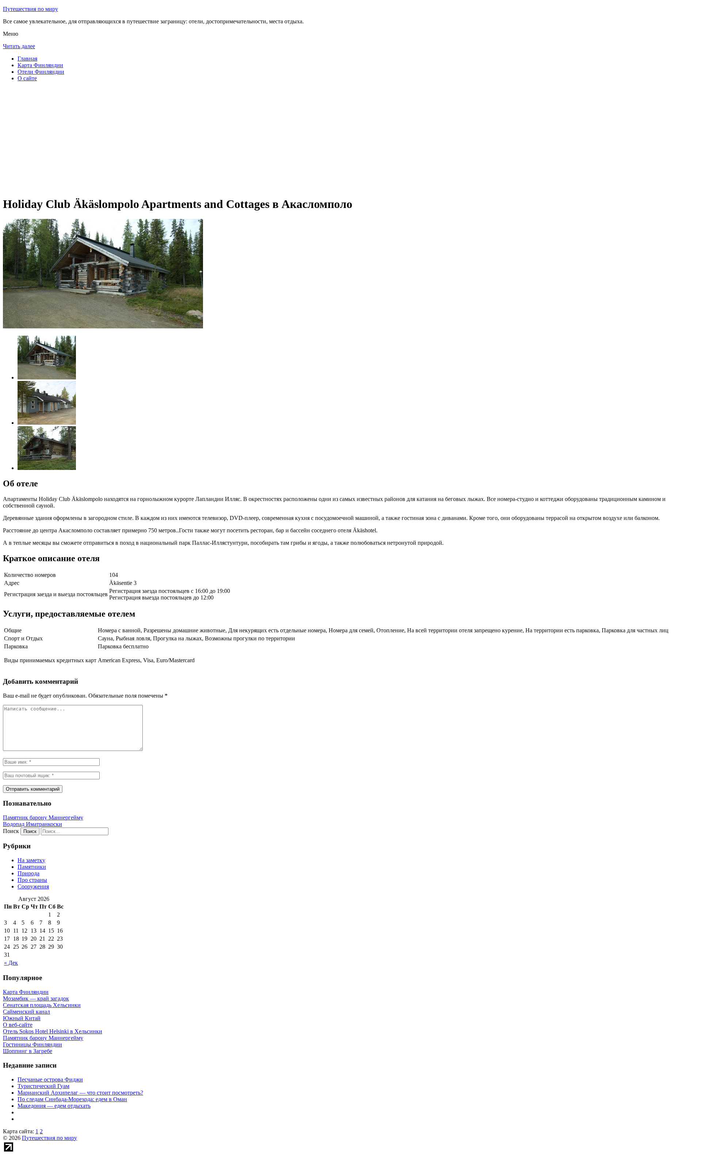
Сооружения (33, 886)
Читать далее (19, 46)
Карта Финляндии (40, 65)
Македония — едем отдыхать (54, 1106)
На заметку (31, 860)
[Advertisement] (222, 139)
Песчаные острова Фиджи (50, 1079)
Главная (27, 58)
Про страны (32, 880)
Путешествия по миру (30, 9)
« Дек (11, 963)
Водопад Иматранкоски (32, 824)
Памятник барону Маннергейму (43, 817)
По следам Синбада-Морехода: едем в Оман (72, 1099)
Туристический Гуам (43, 1086)
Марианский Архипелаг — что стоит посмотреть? (80, 1092)
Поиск (11, 831)
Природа (28, 873)
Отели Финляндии (41, 72)
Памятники (32, 867)
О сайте (27, 78)
